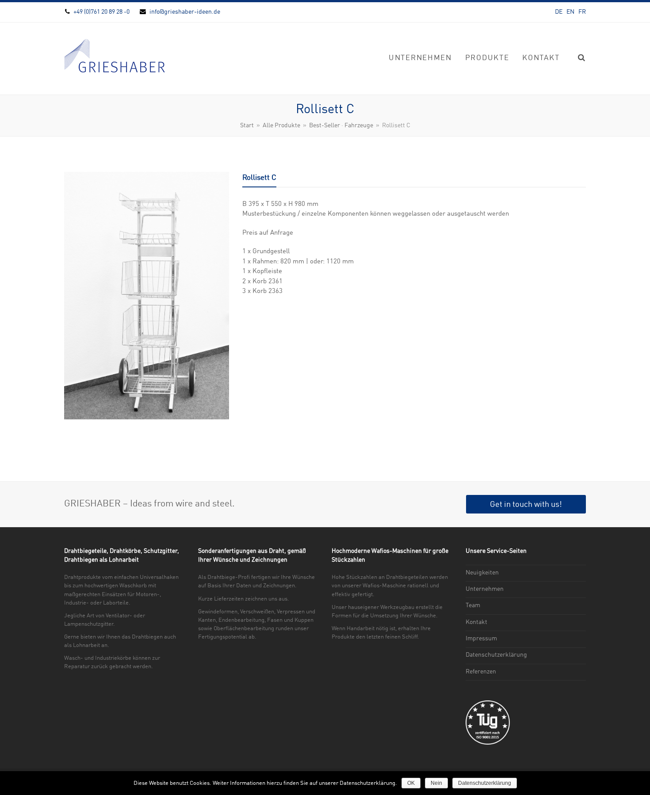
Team (473, 605)
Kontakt (476, 622)
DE (558, 12)
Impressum (481, 638)
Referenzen (481, 672)
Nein (436, 783)
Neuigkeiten (482, 573)
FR (582, 12)
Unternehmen (485, 589)
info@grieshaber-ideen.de (184, 12)
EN (570, 12)
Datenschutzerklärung (496, 655)
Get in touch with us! (526, 505)
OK (411, 783)
